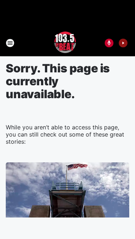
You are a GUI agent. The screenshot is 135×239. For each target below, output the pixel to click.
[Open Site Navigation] (10, 43)
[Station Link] (65, 43)
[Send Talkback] (109, 43)
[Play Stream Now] (123, 43)
